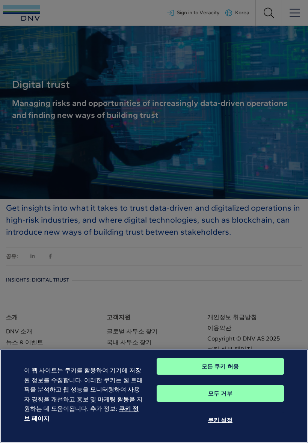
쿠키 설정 (220, 420)
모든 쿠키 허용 (220, 366)
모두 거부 (220, 393)
